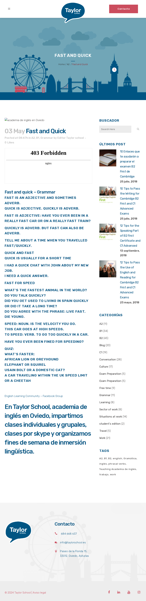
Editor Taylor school (70, 137)
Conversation (107, 359)
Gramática (130, 458)
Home (61, 64)
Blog (102, 345)
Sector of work (108, 409)
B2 (101, 338)
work (113, 474)
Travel (103, 430)
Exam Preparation (110, 373)
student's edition (110, 423)
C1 (100, 352)
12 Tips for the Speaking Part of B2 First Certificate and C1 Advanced (130, 235)
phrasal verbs (117, 463)
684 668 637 (69, 533)
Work (102, 438)
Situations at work (110, 416)
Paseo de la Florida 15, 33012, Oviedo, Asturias (74, 553)
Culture (103, 366)
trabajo (104, 474)
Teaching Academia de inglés (117, 469)
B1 (37, 137)
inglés (103, 463)
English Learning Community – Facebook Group (34, 396)
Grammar (46, 137)
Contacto (124, 8)
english (117, 458)
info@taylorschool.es (73, 542)
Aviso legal (39, 592)
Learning (104, 402)
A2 (68, 64)
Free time (105, 388)
